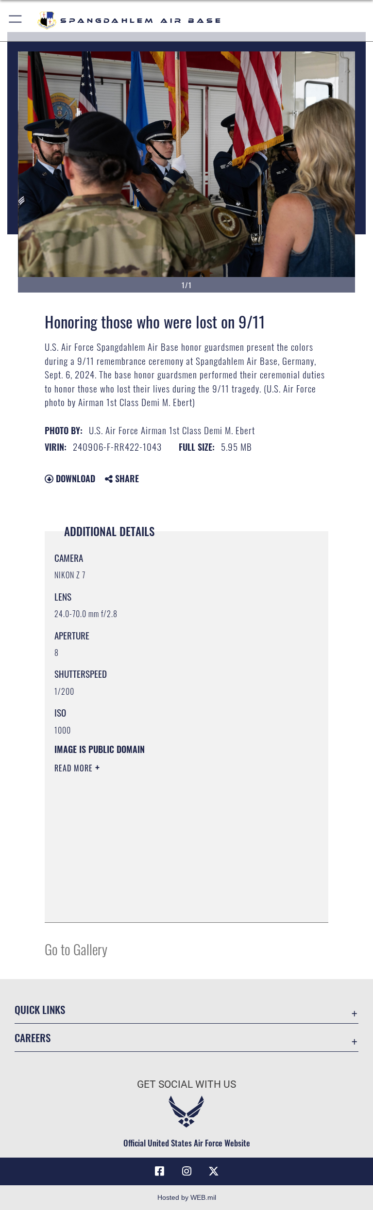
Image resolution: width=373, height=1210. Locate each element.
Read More (74, 768)
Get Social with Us (186, 1084)
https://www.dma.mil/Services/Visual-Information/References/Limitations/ (168, 843)
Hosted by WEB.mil (186, 1197)
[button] (16, 20)
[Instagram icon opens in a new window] (186, 1171)
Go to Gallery (76, 948)
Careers (33, 1037)
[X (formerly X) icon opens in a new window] (213, 1171)
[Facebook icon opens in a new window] (159, 1171)
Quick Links (40, 1009)
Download (74, 478)
